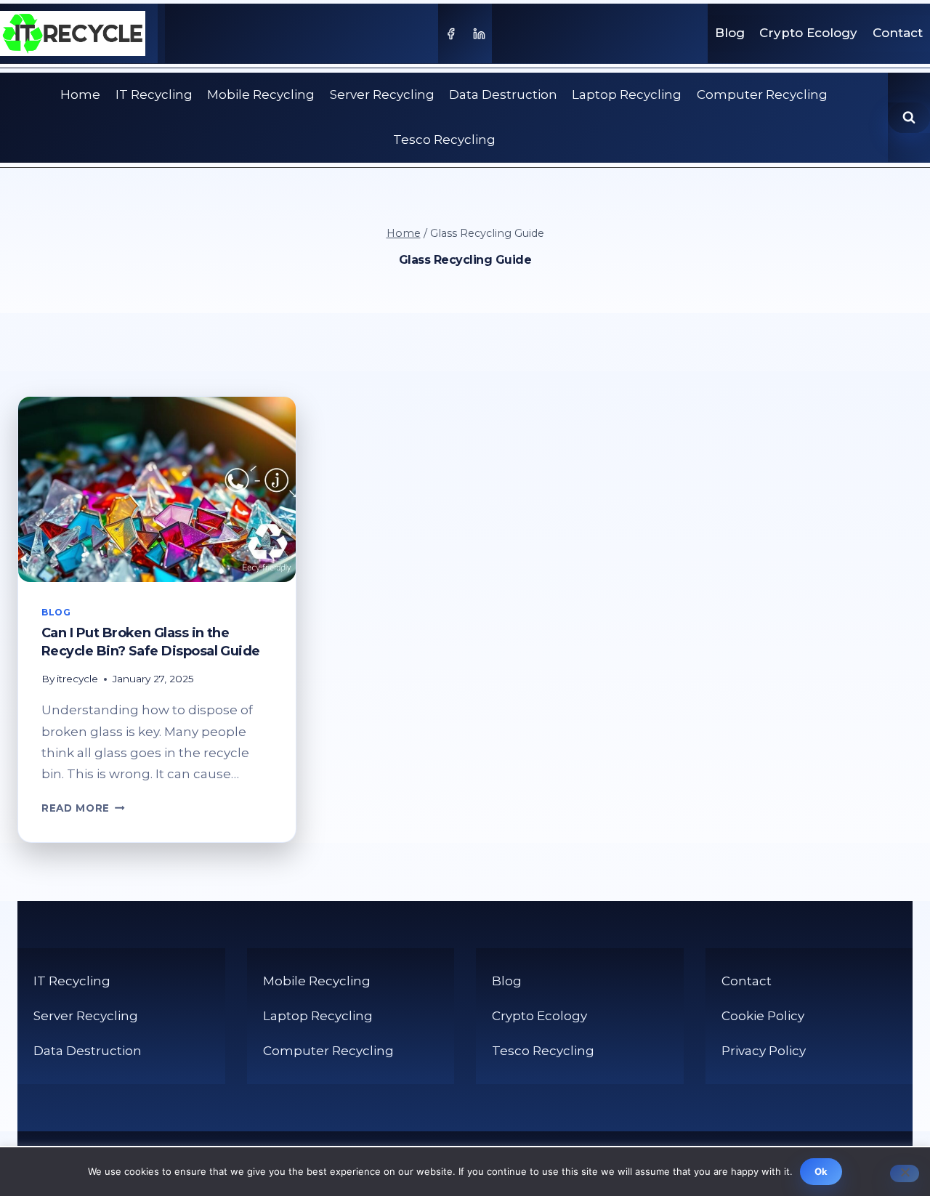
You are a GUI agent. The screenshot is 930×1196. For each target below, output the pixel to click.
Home (80, 94)
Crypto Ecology (808, 32)
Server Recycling (382, 94)
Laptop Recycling (627, 94)
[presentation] (157, 489)
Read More (83, 808)
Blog (730, 32)
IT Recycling (154, 94)
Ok (821, 1171)
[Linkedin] (479, 33)
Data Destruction (503, 94)
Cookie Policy (762, 1016)
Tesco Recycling (444, 139)
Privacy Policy (763, 1050)
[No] (904, 1173)
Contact (898, 32)
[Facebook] (450, 33)
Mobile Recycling (261, 94)
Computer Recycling (762, 94)
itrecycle (77, 678)
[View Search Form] (909, 117)
